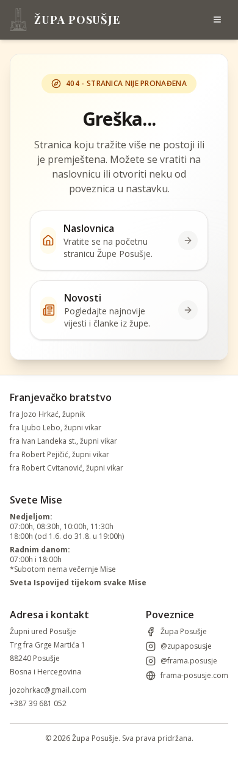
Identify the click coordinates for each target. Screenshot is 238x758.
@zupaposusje (186, 646)
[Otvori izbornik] (217, 20)
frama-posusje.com (194, 675)
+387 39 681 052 (38, 703)
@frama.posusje (188, 661)
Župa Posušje (183, 632)
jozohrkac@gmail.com (48, 690)
